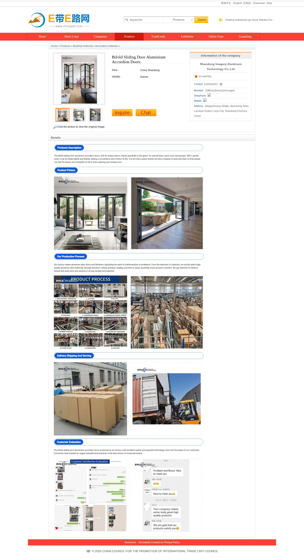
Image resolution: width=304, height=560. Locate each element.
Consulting (245, 36)
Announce (130, 542)
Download (259, 3)
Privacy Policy (172, 542)
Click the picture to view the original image (81, 126)
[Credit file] (205, 76)
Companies (100, 36)
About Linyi (71, 36)
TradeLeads (158, 36)
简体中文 (226, 3)
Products (129, 36)
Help (269, 3)
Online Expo (216, 36)
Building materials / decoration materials (95, 46)
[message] (229, 90)
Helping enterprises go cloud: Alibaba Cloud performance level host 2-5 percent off (250, 19)
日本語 (247, 3)
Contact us (157, 542)
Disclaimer (145, 542)
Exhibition (187, 36)
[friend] (218, 90)
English (237, 3)
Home (42, 36)
